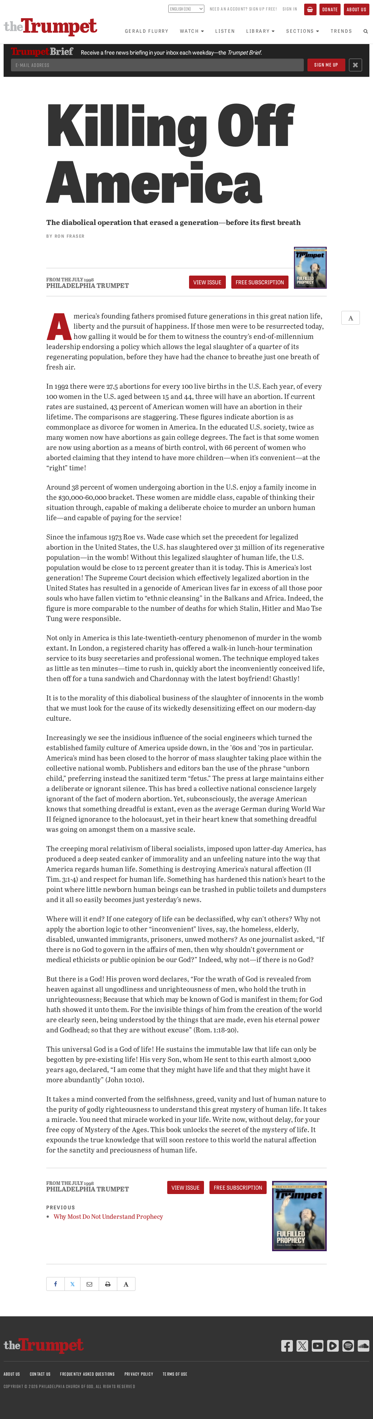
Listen (225, 31)
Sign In (290, 8)
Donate (330, 9)
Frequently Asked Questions (87, 1374)
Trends (342, 31)
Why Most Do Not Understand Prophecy (108, 1216)
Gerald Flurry (147, 31)
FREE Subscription (260, 282)
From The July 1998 (70, 279)
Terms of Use (175, 1374)
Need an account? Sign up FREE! (243, 8)
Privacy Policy (139, 1374)
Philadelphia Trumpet (87, 285)
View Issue (207, 282)
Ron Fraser (70, 236)
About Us (356, 9)
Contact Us (40, 1374)
